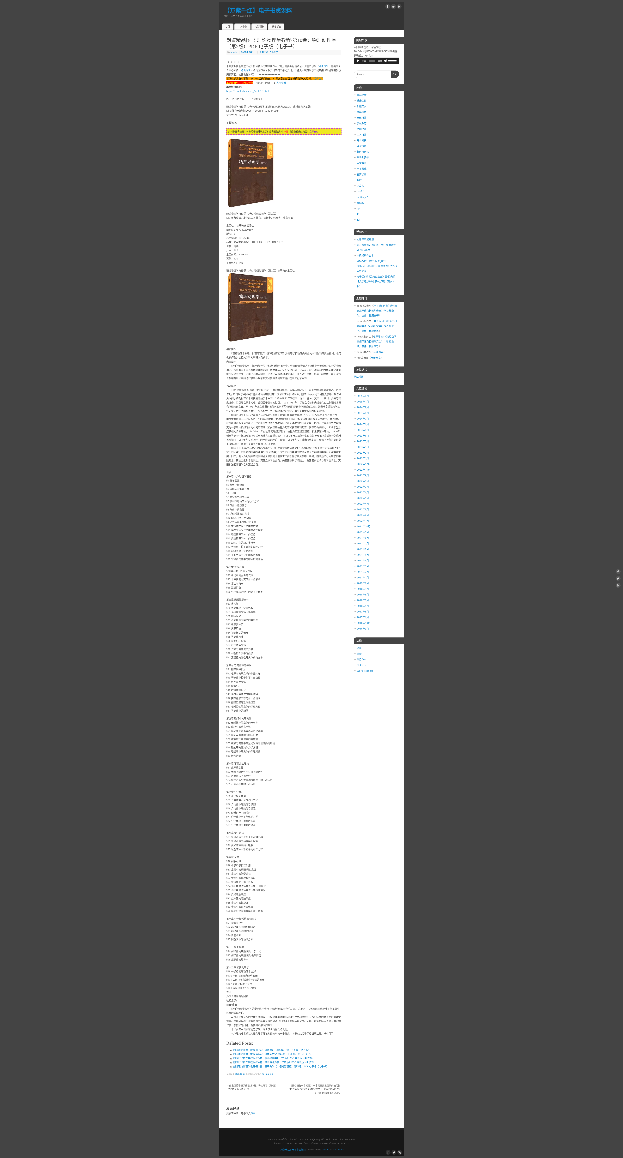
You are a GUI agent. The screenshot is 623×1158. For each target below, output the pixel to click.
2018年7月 (363, 600)
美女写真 (361, 163)
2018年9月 (363, 588)
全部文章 (263, 52)
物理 (237, 1074)
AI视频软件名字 (365, 255)
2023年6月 (363, 435)
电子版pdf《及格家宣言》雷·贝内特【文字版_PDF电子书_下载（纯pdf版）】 (376, 281)
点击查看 (281, 82)
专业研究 (274, 52)
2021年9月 (363, 532)
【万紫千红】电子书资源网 (258, 10)
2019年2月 (363, 583)
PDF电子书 (363, 157)
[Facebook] (387, 7)
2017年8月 (363, 611)
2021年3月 (363, 566)
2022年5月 (363, 498)
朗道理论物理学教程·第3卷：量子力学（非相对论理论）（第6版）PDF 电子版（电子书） (281, 1066)
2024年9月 (363, 407)
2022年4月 (363, 503)
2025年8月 (363, 395)
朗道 (242, 1074)
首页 (227, 26)
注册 (359, 648)
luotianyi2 (362, 197)
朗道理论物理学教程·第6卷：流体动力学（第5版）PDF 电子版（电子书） (273, 1054)
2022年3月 (363, 509)
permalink (267, 1074)
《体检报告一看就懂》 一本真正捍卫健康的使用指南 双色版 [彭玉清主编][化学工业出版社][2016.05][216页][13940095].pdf (314, 1089)
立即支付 (313, 131)
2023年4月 (363, 447)
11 (358, 214)
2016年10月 (363, 622)
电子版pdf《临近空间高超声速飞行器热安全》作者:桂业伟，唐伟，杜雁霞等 (377, 310)
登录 (253, 1113)
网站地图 (359, 376)
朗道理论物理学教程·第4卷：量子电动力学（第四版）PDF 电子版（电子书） (274, 1062)
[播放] (358, 60)
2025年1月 (363, 401)
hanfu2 (361, 191)
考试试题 (361, 146)
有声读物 (361, 174)
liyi (358, 208)
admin (234, 52)
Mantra (326, 1149)
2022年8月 (363, 481)
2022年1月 (363, 520)
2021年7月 (363, 543)
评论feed (361, 665)
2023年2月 (363, 452)
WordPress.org (365, 670)
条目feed (361, 659)
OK (394, 74)
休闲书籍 (361, 129)
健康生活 (361, 100)
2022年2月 (363, 515)
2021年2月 (363, 571)
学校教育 (361, 123)
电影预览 (259, 26)
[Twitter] (393, 7)
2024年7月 (363, 418)
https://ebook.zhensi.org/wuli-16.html (247, 91)
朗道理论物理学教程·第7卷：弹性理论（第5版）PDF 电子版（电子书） (271, 1049)
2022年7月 (363, 486)
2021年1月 (363, 577)
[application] (376, 61)
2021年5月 (363, 554)
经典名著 (361, 112)
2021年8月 (363, 537)
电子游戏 (361, 168)
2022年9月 (363, 475)
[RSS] (399, 7)
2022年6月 (363, 492)
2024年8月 (363, 412)
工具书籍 (361, 134)
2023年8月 (363, 430)
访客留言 (276, 26)
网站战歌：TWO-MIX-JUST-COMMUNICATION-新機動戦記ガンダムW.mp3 (377, 265)
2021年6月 (363, 549)
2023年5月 (363, 441)
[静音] (385, 60)
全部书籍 (361, 117)
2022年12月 (363, 464)
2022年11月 (363, 469)
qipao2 (361, 202)
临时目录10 (363, 151)
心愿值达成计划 (365, 239)
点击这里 (324, 66)
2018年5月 (363, 605)
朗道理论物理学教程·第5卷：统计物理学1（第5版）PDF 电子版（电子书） (273, 1058)
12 (358, 219)
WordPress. (338, 1149)
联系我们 (318, 78)
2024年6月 (363, 424)
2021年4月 (363, 560)
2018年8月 (363, 594)
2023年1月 (363, 458)
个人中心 (242, 26)
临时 (359, 180)
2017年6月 (363, 617)
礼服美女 (361, 106)
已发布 (360, 185)
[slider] (392, 60)
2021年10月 (363, 526)
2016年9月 (363, 628)
